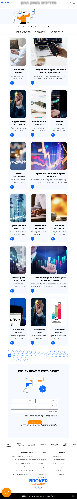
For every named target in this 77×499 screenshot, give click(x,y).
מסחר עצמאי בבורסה (58, 456)
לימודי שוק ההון (56, 32)
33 (22, 359)
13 (62, 352)
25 (50, 355)
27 (58, 355)
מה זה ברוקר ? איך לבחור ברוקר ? (23, 467)
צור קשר (43, 470)
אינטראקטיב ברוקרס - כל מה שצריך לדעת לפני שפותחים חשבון (19, 331)
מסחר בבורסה (50, 27)
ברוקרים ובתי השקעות (39, 460)
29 (67, 355)
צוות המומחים (42, 463)
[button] (73, 3)
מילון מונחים (40, 32)
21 (34, 355)
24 (46, 355)
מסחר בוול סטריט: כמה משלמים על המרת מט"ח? (60, 227)
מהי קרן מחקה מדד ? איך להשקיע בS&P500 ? (50, 175)
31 (14, 359)
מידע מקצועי (42, 467)
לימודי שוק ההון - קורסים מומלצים (23, 474)
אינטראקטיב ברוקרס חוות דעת (24, 470)
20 (30, 355)
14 (66, 352)
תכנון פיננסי (62, 474)
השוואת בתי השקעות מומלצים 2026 (22, 456)
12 (58, 352)
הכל (63, 27)
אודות (44, 456)
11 (54, 352)
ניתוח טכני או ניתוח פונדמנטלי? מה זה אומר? (39, 331)
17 (18, 355)
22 (38, 355)
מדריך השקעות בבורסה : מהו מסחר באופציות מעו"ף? (19, 123)
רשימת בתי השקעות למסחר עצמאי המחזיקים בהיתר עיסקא (50, 71)
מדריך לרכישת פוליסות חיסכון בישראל (18, 279)
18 (22, 355)
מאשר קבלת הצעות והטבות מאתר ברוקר (40, 416)
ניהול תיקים (19, 27)
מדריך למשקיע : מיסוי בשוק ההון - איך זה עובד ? (39, 227)
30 (10, 359)
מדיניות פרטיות (41, 477)
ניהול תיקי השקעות (59, 460)
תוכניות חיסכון (34, 27)
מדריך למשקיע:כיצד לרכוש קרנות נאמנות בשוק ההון (19, 175)
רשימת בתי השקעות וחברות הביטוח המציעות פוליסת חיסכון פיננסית (19, 71)
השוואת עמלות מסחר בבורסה (24, 463)
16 (14, 355)
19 (26, 355)
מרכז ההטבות (42, 474)
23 (42, 355)
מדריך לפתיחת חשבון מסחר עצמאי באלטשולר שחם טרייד (50, 279)
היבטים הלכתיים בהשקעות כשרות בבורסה (39, 123)
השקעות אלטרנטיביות (58, 463)
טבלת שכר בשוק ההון (60, 331)
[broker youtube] (35, 487)
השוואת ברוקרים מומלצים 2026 (24, 460)
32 (18, 359)
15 (10, 355)
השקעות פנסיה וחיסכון (58, 467)
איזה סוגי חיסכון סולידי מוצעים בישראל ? (19, 227)
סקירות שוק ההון (23, 32)
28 (62, 355)
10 (50, 352)
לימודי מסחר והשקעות (58, 470)
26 (54, 355)
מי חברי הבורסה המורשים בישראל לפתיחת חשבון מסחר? (59, 123)
